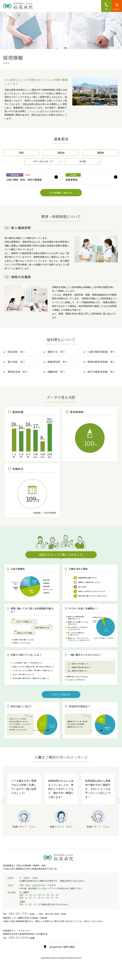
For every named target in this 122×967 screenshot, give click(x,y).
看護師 (100, 152)
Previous (2, 801)
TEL (106, 9)
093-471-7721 (18, 914)
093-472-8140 (19, 937)
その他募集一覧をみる (61, 192)
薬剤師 (61, 152)
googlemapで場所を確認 (62, 946)
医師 (21, 152)
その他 (82, 161)
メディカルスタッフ (42, 161)
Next (119, 801)
